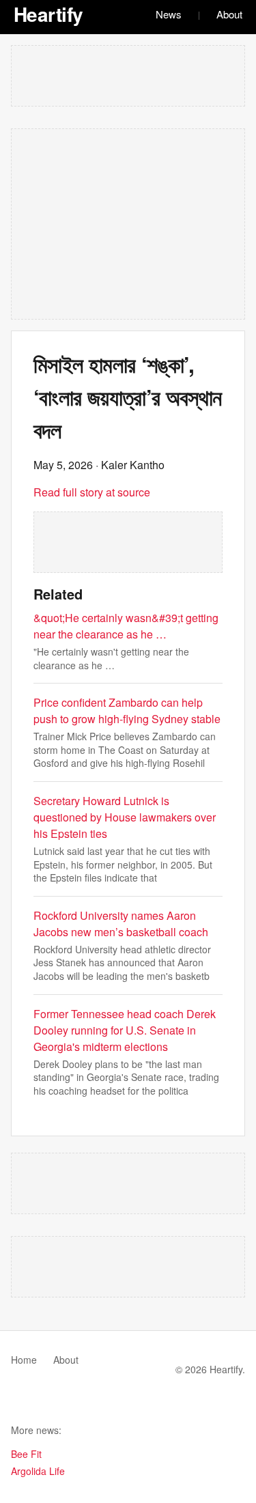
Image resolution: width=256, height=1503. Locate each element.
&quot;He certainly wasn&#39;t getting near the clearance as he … (125, 626)
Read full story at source (91, 492)
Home (24, 1359)
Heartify (48, 14)
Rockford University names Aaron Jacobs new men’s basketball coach (120, 924)
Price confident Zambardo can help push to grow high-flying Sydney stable (127, 710)
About (229, 14)
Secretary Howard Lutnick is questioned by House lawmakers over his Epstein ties (124, 817)
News (169, 14)
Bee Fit (26, 1454)
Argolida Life (38, 1471)
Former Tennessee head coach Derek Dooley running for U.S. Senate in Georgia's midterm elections (124, 1030)
